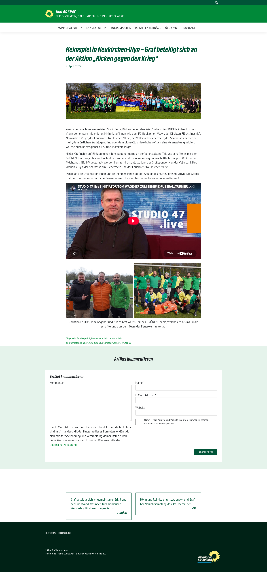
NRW (128, 342)
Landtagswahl (110, 342)
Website (140, 407)
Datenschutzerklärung (63, 445)
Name (139, 382)
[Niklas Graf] (49, 13)
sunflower (69, 553)
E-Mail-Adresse (145, 395)
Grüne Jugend (94, 342)
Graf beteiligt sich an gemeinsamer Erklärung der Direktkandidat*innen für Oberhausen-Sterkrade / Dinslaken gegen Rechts (99, 506)
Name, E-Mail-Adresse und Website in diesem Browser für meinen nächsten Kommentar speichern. (176, 421)
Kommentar (58, 382)
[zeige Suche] (217, 2)
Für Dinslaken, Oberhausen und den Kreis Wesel (90, 16)
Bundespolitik (83, 338)
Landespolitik (115, 338)
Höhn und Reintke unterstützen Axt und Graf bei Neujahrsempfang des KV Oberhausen (168, 504)
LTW (122, 342)
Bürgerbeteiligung (76, 342)
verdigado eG (98, 553)
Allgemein (71, 338)
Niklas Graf (66, 12)
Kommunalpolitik (99, 338)
